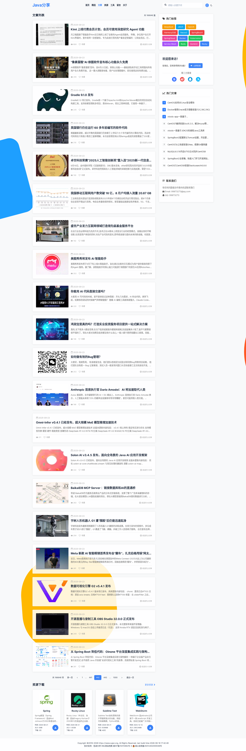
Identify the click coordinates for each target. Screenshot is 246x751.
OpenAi (191, 27)
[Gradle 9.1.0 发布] (52, 100)
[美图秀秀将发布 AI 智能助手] (52, 264)
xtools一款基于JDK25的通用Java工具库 (186, 130)
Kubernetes (195, 38)
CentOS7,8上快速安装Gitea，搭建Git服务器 (187, 144)
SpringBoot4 (197, 32)
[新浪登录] (182, 79)
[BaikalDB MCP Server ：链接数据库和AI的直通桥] (52, 493)
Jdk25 (180, 27)
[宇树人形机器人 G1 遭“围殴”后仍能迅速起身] (52, 526)
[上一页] (77, 677)
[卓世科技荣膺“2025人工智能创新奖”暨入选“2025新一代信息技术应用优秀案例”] (52, 165)
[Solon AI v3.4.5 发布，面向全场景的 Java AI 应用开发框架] (52, 460)
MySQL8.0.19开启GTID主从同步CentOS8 (187, 151)
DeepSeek (168, 27)
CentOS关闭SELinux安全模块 (181, 103)
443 (105, 677)
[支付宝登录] (198, 79)
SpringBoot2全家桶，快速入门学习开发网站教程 (188, 158)
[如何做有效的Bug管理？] (52, 362)
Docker (183, 38)
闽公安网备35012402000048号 (148, 746)
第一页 (70, 677)
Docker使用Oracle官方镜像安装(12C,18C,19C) (189, 110)
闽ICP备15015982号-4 (122, 746)
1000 (115, 677)
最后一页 (130, 677)
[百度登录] (174, 79)
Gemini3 (193, 44)
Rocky (204, 44)
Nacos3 (183, 32)
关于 (125, 5)
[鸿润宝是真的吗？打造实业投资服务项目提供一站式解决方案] (52, 329)
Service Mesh (170, 44)
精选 (94, 5)
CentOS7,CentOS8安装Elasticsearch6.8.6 (187, 165)
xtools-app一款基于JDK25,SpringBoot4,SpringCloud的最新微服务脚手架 (188, 116)
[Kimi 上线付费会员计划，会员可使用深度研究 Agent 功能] (52, 34)
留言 (119, 5)
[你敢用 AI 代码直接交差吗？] (52, 296)
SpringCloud (169, 38)
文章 (100, 5)
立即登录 (197, 65)
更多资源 (149, 685)
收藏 (83, 44)
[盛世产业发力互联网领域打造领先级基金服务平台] (52, 231)
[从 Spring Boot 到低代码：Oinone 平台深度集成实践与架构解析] (52, 657)
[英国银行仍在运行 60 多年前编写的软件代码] (52, 133)
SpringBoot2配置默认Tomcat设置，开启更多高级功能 (188, 137)
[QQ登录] (190, 79)
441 (90, 677)
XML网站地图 (106, 746)
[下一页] (122, 677)
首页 (87, 5)
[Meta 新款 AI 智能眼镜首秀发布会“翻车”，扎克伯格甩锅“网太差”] (52, 558)
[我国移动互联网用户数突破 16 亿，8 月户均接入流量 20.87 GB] (52, 198)
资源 (106, 5)
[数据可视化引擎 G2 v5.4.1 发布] (52, 591)
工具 (112, 5)
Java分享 (41, 5)
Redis (183, 44)
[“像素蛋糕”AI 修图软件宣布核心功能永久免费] (52, 67)
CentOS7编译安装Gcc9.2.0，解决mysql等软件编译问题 (188, 123)
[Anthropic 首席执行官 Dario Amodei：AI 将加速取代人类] (52, 395)
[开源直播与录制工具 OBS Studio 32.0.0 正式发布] (52, 624)
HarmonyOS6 (170, 32)
